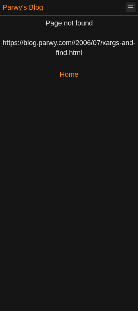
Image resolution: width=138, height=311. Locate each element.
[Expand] (130, 7)
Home (69, 74)
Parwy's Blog (23, 7)
